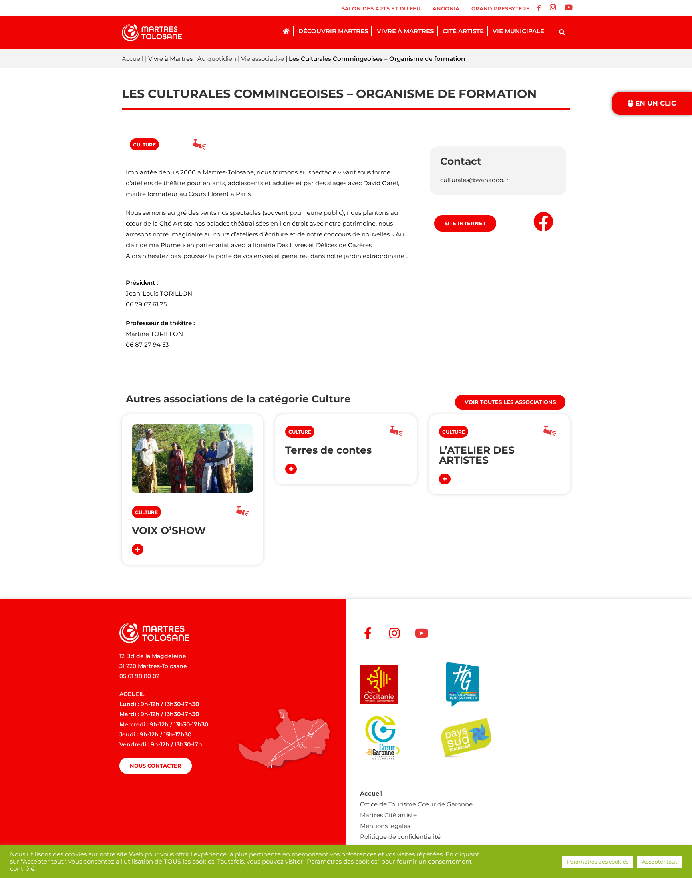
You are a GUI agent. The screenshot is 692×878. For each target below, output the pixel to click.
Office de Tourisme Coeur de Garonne (416, 804)
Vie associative (262, 58)
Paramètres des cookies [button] (597, 861)
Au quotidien (216, 58)
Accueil (132, 58)
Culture (331, 399)
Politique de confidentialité (400, 836)
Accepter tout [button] (659, 861)
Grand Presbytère (500, 8)
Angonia (445, 8)
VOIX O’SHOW (169, 530)
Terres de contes (328, 450)
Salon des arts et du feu (381, 8)
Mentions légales (385, 826)
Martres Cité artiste (388, 815)
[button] (144, 144)
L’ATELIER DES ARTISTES (477, 455)
